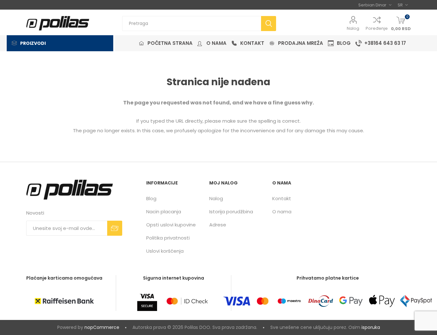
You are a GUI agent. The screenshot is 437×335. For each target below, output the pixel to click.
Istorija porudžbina (231, 211)
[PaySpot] (416, 301)
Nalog (353, 28)
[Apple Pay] (382, 301)
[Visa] (236, 301)
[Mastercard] (262, 301)
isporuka (371, 327)
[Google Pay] (351, 301)
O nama (281, 211)
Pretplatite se (114, 228)
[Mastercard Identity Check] (187, 301)
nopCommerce (101, 327)
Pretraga (268, 23)
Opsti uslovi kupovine (171, 224)
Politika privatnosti (168, 237)
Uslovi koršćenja (165, 251)
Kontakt (281, 198)
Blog (151, 198)
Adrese (217, 224)
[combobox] (191, 23)
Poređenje (377, 28)
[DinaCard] (320, 301)
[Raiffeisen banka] (64, 301)
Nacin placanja (163, 211)
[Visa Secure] (147, 301)
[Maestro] (289, 301)
